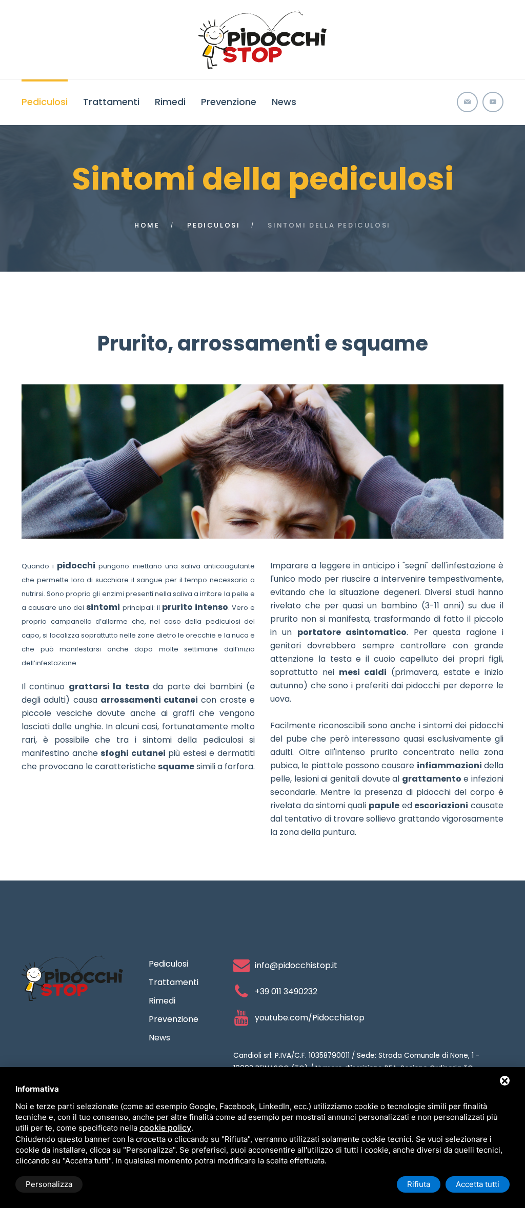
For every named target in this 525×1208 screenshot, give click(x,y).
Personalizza (49, 1184)
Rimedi (170, 101)
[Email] (467, 102)
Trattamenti (111, 101)
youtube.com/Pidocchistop (310, 1017)
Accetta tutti (477, 1184)
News (284, 101)
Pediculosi (45, 101)
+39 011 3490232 (286, 991)
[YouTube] (492, 102)
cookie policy (165, 1127)
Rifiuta (418, 1184)
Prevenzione (228, 101)
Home (146, 225)
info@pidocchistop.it (296, 965)
